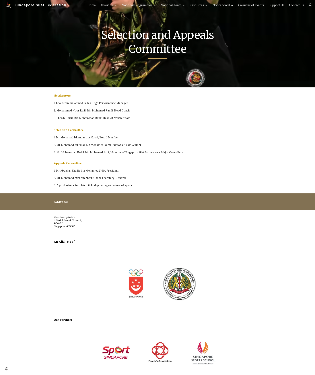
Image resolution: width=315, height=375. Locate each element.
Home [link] (92, 5)
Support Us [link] (276, 5)
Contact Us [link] (296, 5)
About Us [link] (106, 5)
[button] (310, 5)
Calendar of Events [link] (251, 5)
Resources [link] (197, 5)
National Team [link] (171, 5)
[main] (157, 44)
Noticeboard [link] (221, 5)
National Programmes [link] (137, 5)
